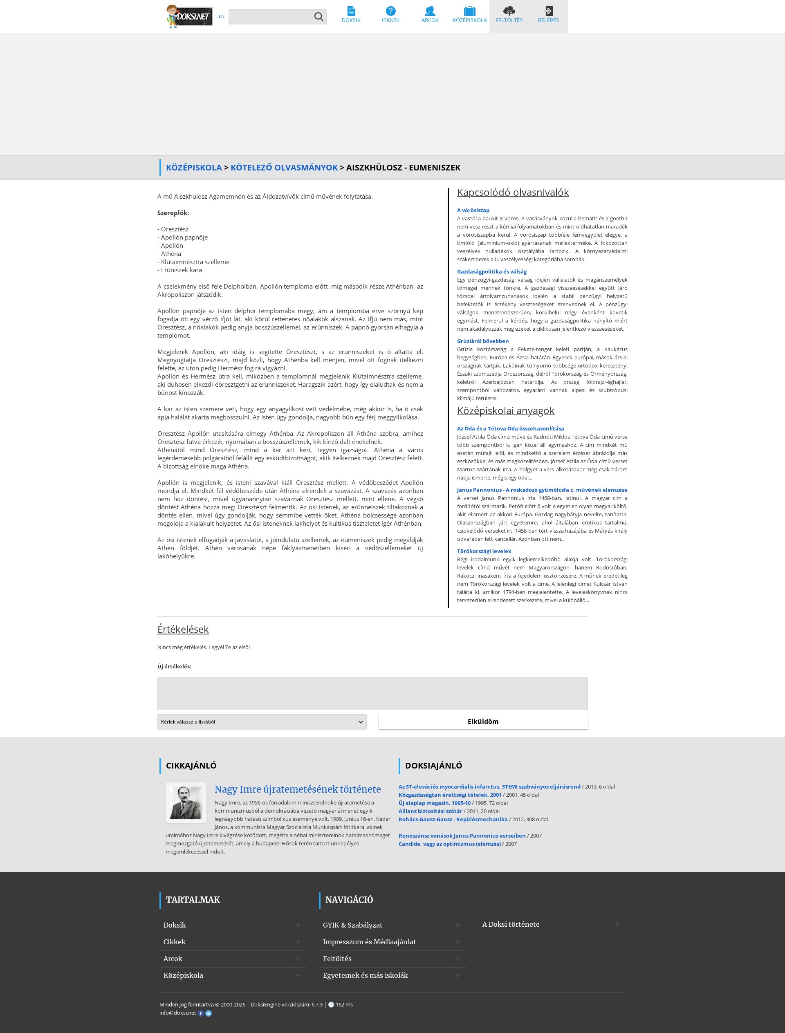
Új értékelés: (174, 666)
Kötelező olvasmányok (284, 167)
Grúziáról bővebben (483, 341)
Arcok (430, 20)
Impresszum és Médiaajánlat (369, 942)
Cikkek (390, 20)
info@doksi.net (177, 1012)
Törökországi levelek (484, 551)
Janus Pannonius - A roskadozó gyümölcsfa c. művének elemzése (542, 489)
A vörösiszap (473, 210)
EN (221, 16)
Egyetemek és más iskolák (365, 975)
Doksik (351, 20)
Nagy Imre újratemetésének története (298, 789)
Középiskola (470, 20)
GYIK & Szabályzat (353, 925)
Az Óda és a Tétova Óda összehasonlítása (510, 428)
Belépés (548, 20)
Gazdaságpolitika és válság (492, 271)
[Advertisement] (392, 94)
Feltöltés (509, 20)
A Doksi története (511, 924)
